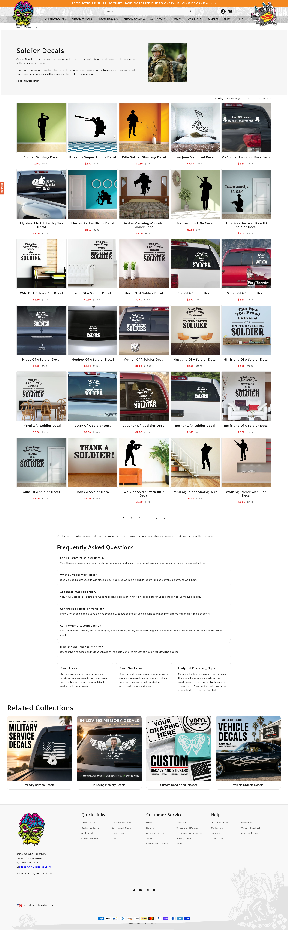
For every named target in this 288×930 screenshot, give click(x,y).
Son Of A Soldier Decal (195, 293)
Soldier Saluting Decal (41, 157)
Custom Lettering (90, 828)
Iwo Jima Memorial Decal (195, 157)
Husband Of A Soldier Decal (195, 359)
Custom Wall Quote (122, 828)
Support (2, 188)
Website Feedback (251, 828)
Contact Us (217, 828)
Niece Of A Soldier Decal (41, 359)
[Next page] (164, 518)
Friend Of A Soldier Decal (42, 425)
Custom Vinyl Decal (122, 823)
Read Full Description (27, 81)
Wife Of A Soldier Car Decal (41, 293)
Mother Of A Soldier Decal (144, 359)
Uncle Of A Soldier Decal (144, 293)
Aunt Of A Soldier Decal (41, 492)
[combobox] (149, 11)
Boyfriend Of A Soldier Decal (246, 425)
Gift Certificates (249, 833)
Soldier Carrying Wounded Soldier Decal (144, 225)
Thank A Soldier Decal (92, 492)
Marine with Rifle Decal (195, 223)
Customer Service (155, 833)
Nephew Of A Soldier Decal (93, 359)
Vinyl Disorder (139, 924)
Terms (149, 838)
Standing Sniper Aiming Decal (195, 492)
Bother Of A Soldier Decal (195, 425)
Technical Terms (219, 822)
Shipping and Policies (187, 828)
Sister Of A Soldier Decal (246, 293)
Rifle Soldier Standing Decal (144, 157)
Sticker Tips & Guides (157, 844)
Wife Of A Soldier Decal (93, 293)
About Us (181, 823)
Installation (247, 823)
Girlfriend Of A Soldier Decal (246, 359)
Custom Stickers (90, 838)
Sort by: (219, 98)
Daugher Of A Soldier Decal (143, 425)
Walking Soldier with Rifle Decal (144, 493)
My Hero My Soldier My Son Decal (41, 225)
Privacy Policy (183, 838)
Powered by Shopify (152, 924)
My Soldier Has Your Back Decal (247, 157)
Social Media (87, 833)
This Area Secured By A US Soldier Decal (246, 225)
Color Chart (217, 838)
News (149, 822)
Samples (215, 833)
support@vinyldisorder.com (35, 867)
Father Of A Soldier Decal (93, 425)
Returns (150, 828)
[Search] (191, 11)
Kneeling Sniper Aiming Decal (92, 157)
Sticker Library (119, 833)
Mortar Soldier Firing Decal (92, 223)
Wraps (115, 838)
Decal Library (88, 822)
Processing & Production (189, 833)
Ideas (179, 844)
